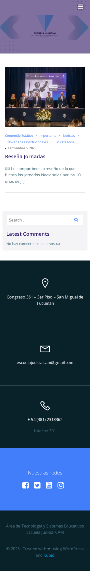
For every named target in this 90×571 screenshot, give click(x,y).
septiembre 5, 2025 (22, 148)
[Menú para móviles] (80, 6)
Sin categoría (64, 142)
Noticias (69, 135)
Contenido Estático (19, 135)
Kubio (49, 555)
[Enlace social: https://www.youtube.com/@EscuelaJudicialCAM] (51, 486)
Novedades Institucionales (28, 142)
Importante (48, 135)
